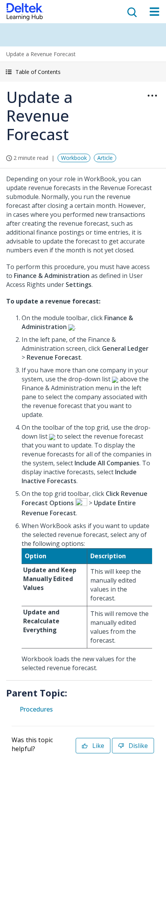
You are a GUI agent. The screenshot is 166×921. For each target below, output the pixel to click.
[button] (83, 72)
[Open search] (131, 11)
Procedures (36, 709)
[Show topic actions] (152, 95)
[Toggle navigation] (154, 11)
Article (105, 157)
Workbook (74, 157)
